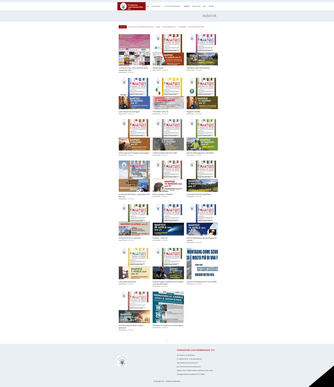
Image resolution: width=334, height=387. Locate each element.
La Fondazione (156, 6)
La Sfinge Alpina (182, 27)
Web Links (211, 6)
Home (147, 6)
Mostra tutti (123, 27)
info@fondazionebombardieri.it (189, 363)
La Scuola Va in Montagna (172, 6)
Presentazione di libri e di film (196, 27)
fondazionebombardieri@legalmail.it (190, 366)
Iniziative (187, 6)
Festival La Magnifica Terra (169, 27)
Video (204, 6)
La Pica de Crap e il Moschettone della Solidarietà (140, 27)
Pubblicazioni (196, 6)
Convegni (158, 27)
